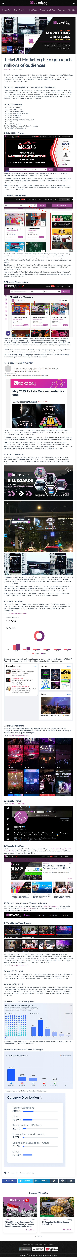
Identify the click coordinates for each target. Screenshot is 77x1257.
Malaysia (26, 1244)
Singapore (34, 1244)
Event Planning (19, 10)
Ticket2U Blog (58, 849)
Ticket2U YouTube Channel (18, 965)
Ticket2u (71, 10)
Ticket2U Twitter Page (17, 804)
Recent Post (6, 10)
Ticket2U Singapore (50, 906)
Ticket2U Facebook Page (17, 613)
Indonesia (42, 1244)
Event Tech (33, 10)
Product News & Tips (47, 10)
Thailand (51, 1244)
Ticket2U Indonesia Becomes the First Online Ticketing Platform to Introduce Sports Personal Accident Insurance (19, 1224)
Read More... (30, 1230)
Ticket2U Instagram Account (19, 735)
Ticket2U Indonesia (27, 908)
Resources (61, 10)
